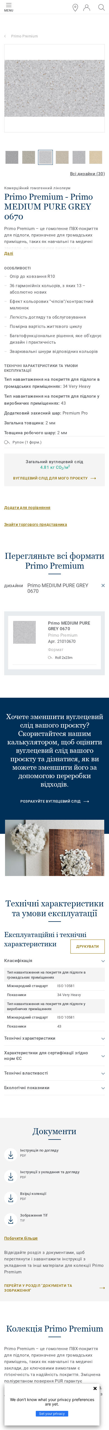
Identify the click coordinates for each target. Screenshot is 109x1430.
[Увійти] (86, 7)
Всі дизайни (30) (87, 173)
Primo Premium (24, 36)
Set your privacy (52, 1413)
